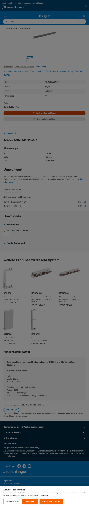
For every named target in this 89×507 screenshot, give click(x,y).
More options (12, 501)
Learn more (44, 495)
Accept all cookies (51, 501)
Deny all (30, 501)
